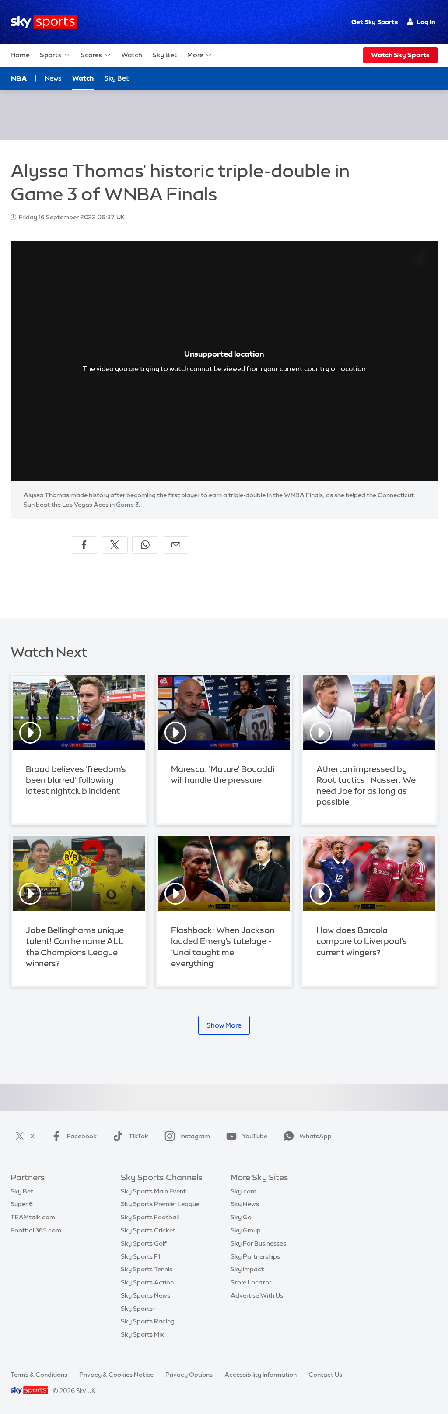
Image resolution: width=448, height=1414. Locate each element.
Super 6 (21, 1204)
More (195, 55)
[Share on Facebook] (84, 545)
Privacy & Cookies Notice (116, 1375)
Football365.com (35, 1230)
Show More (224, 1025)
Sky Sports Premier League (160, 1204)
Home (20, 55)
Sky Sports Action (147, 1282)
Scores (91, 55)
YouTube (254, 1136)
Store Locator (251, 1282)
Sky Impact (247, 1269)
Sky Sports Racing (148, 1321)
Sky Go (241, 1217)
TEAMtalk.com (32, 1217)
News (53, 78)
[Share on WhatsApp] (145, 545)
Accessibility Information (260, 1375)
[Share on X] (115, 545)
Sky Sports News (145, 1295)
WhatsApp (315, 1136)
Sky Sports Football (150, 1217)
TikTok (138, 1136)
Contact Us (325, 1375)
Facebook (82, 1136)
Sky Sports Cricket (148, 1230)
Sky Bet (164, 55)
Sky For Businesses (258, 1243)
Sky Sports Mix (142, 1334)
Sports (51, 55)
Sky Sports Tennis (146, 1269)
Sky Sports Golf (144, 1243)
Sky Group (246, 1230)
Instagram (195, 1136)
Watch (131, 55)
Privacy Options (189, 1375)
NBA (19, 78)
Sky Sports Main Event (153, 1191)
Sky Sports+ (138, 1308)
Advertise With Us (257, 1295)
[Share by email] (176, 545)
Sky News (245, 1204)
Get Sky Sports (374, 22)
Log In (425, 22)
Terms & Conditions (38, 1375)
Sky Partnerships (255, 1256)
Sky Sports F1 (140, 1256)
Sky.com (243, 1191)
